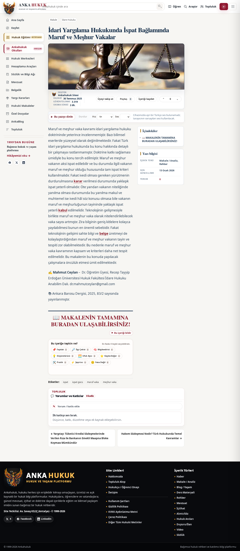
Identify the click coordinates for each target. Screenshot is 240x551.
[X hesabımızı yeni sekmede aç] (17, 162)
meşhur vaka (109, 382)
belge (103, 233)
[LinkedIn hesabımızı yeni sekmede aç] (23, 162)
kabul (62, 210)
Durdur (83, 116)
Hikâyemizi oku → (18, 155)
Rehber (181, 497)
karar (78, 181)
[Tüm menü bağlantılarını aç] (232, 6)
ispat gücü (77, 382)
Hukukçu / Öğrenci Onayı (123, 487)
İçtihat (181, 508)
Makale (53, 19)
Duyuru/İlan (184, 524)
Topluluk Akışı (116, 481)
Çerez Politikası (117, 517)
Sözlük (180, 535)
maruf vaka (93, 382)
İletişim (113, 492)
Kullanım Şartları (118, 501)
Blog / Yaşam (184, 487)
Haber (180, 476)
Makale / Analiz (186, 481)
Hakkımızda (115, 476)
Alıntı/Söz (182, 513)
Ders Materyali (186, 492)
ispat (65, 382)
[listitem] (174, 6)
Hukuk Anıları (185, 519)
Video (180, 529)
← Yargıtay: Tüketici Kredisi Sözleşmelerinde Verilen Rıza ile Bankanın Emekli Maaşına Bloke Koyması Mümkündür (79, 438)
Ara (160, 6)
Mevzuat (182, 503)
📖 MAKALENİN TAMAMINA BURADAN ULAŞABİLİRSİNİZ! (90, 320)
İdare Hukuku (69, 19)
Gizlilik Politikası (118, 506)
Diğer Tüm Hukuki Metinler (125, 522)
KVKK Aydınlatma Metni (123, 511)
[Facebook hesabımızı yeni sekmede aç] (10, 162)
